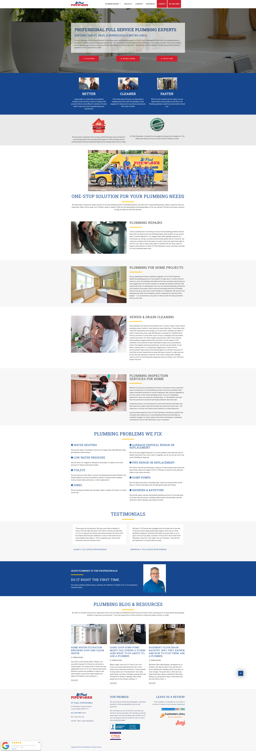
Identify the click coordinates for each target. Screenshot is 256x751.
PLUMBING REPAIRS (112, 4)
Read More (74, 680)
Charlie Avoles (78, 657)
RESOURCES (150, 4)
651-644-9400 (174, 4)
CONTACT (161, 4)
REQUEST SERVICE (129, 58)
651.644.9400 (90, 58)
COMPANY (139, 4)
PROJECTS (128, 4)
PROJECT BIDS (168, 58)
